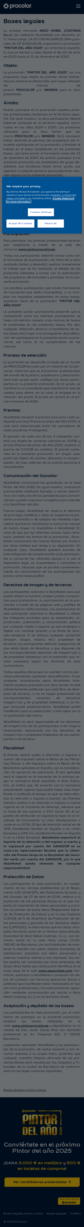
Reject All (51, 223)
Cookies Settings (41, 212)
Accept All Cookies (20, 223)
